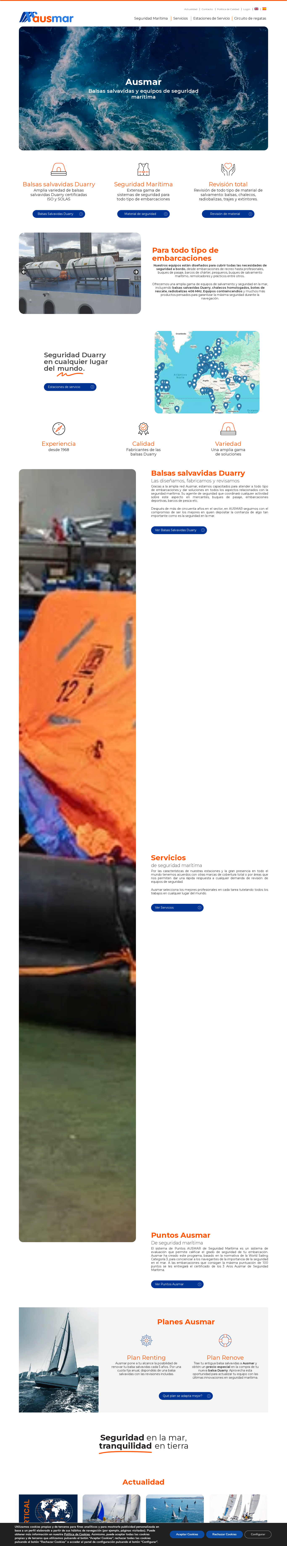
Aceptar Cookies (187, 1534)
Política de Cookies (77, 1534)
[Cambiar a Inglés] (256, 9)
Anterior (24, 272)
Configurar (258, 1534)
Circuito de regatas (250, 17)
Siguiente (136, 272)
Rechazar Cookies (224, 1534)
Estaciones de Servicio (211, 17)
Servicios (180, 17)
